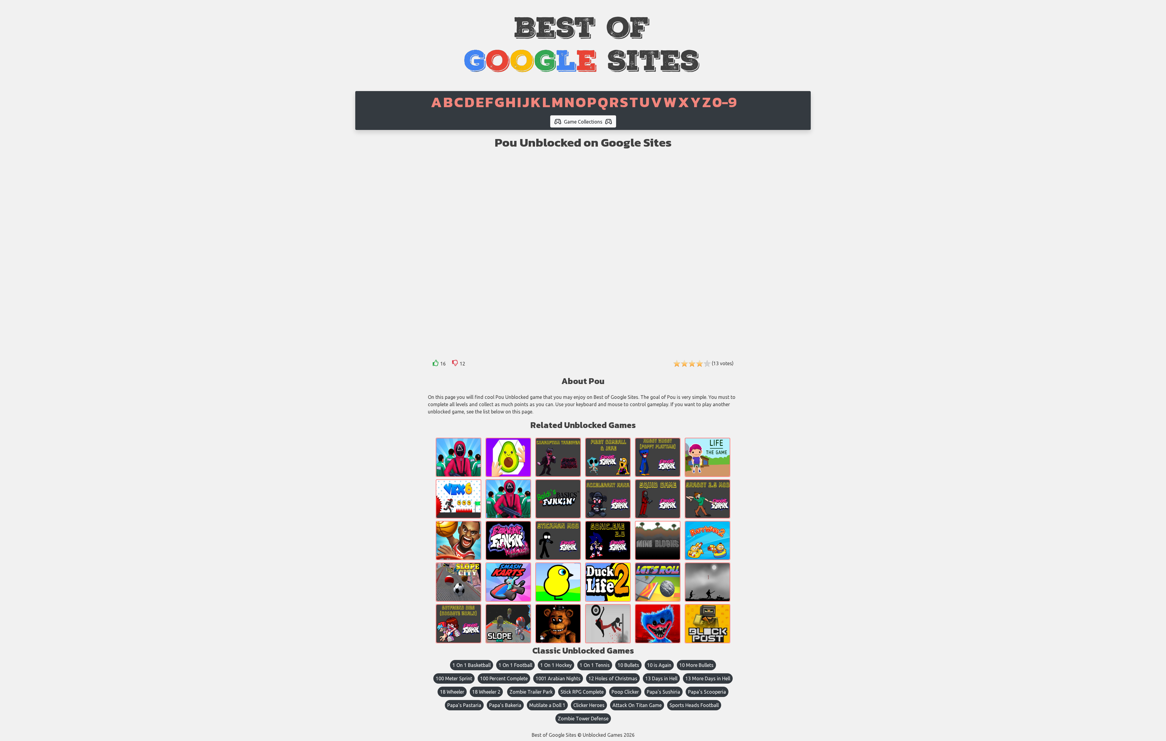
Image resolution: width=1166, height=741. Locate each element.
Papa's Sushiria (663, 692)
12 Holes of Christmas (612, 678)
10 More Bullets (696, 665)
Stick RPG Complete (582, 692)
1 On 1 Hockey (556, 665)
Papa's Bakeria (505, 705)
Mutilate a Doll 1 (547, 705)
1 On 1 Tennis (595, 665)
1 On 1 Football (515, 665)
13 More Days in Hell (707, 678)
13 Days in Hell (661, 678)
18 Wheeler (452, 692)
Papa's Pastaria (464, 705)
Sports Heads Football (694, 705)
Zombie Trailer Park (531, 692)
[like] (435, 364)
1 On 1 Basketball (471, 665)
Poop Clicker (625, 692)
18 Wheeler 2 (486, 692)
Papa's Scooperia (707, 692)
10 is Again (659, 665)
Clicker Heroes (589, 705)
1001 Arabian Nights (558, 678)
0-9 (724, 102)
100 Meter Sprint (454, 678)
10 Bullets (628, 665)
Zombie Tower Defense (583, 718)
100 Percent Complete (504, 678)
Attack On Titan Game (637, 705)
